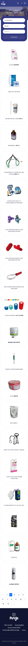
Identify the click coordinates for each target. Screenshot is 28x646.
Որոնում (14, 37)
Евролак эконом (14, 91)
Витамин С (14, 423)
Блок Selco (14, 396)
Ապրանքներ (19, 625)
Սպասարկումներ (14, 627)
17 (8, 604)
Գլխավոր (9, 12)
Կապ (24, 630)
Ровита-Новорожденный (14, 369)
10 (20, 599)
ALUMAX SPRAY (14, 584)
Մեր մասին (8, 625)
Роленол (14, 557)
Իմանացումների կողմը (10, 630)
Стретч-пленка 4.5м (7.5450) (14, 315)
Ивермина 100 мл (14, 145)
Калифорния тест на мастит (14, 505)
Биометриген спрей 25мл (14, 118)
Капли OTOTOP (14, 65)
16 (3, 604)
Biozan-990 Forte (14, 342)
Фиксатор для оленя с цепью (14, 450)
